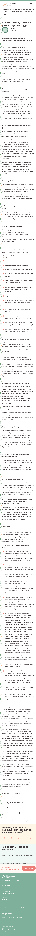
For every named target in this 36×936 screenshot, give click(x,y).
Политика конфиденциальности (15, 917)
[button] (28, 4)
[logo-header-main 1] (18, 876)
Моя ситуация (6, 885)
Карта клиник (6, 899)
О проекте (4, 917)
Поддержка (5, 889)
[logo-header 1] (9, 4)
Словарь (4, 897)
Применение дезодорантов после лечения (15, 863)
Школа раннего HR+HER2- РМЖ (10, 880)
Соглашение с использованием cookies (9, 868)
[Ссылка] (25, 4)
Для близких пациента (8, 893)
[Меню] (31, 4)
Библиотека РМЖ (14, 9)
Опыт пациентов (6, 891)
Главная (4, 9)
